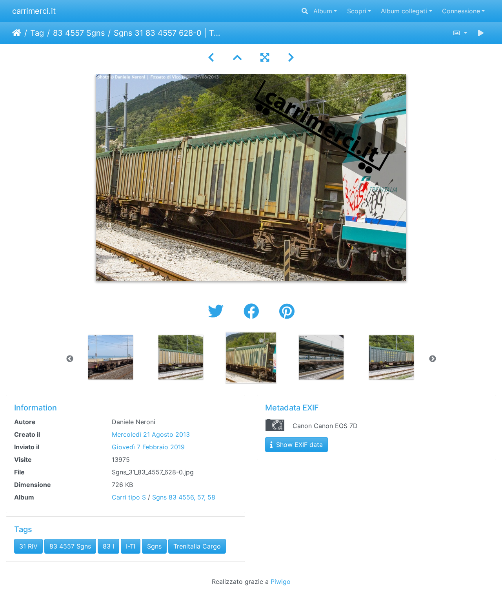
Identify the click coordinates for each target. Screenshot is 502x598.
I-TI (130, 546)
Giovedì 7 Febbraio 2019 (148, 447)
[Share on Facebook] (253, 311)
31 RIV (28, 546)
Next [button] (433, 359)
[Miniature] (237, 57)
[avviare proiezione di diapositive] (481, 33)
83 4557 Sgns (79, 33)
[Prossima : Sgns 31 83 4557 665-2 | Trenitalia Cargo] (291, 57)
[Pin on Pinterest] (286, 311)
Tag (37, 33)
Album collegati (404, 11)
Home (16, 33)
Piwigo (281, 581)
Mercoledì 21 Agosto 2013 (151, 434)
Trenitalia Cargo (197, 546)
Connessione (461, 11)
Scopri (356, 11)
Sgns (154, 546)
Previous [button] (70, 359)
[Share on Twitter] (218, 311)
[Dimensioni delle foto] (459, 33)
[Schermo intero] (264, 57)
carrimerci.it (34, 11)
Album (322, 11)
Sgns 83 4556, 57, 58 (183, 497)
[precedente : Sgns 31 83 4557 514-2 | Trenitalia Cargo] (211, 57)
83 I (108, 546)
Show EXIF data (298, 444)
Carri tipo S (129, 497)
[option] (111, 357)
